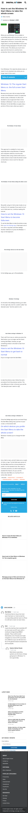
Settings (11, 225)
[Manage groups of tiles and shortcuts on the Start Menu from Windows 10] (14, 567)
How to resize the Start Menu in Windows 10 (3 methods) (11, 536)
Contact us (5, 761)
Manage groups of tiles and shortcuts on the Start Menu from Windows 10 (13, 577)
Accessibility (19, 477)
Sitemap (5, 798)
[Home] (14, 2)
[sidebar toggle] (2, 2)
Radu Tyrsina (6, 17)
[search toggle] (25, 2)
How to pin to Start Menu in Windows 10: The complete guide (13, 557)
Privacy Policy (13, 750)
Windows (22, 479)
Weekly (23, 484)
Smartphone (6, 784)
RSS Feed (5, 795)
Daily (17, 484)
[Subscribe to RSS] (11, 511)
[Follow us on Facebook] (13, 511)
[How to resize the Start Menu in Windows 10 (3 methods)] (14, 526)
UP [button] (23, 810)
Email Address (5, 741)
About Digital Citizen (8, 758)
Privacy (4, 800)
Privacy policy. (5, 491)
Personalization (7, 479)
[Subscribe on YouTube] (16, 511)
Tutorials (15, 479)
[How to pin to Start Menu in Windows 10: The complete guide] (14, 547)
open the (6, 225)
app (15, 225)
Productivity (11, 477)
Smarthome (6, 786)
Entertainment (6, 781)
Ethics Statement (7, 770)
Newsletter (5, 763)
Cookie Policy (6, 803)
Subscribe (14, 747)
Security (5, 789)
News (4, 779)
